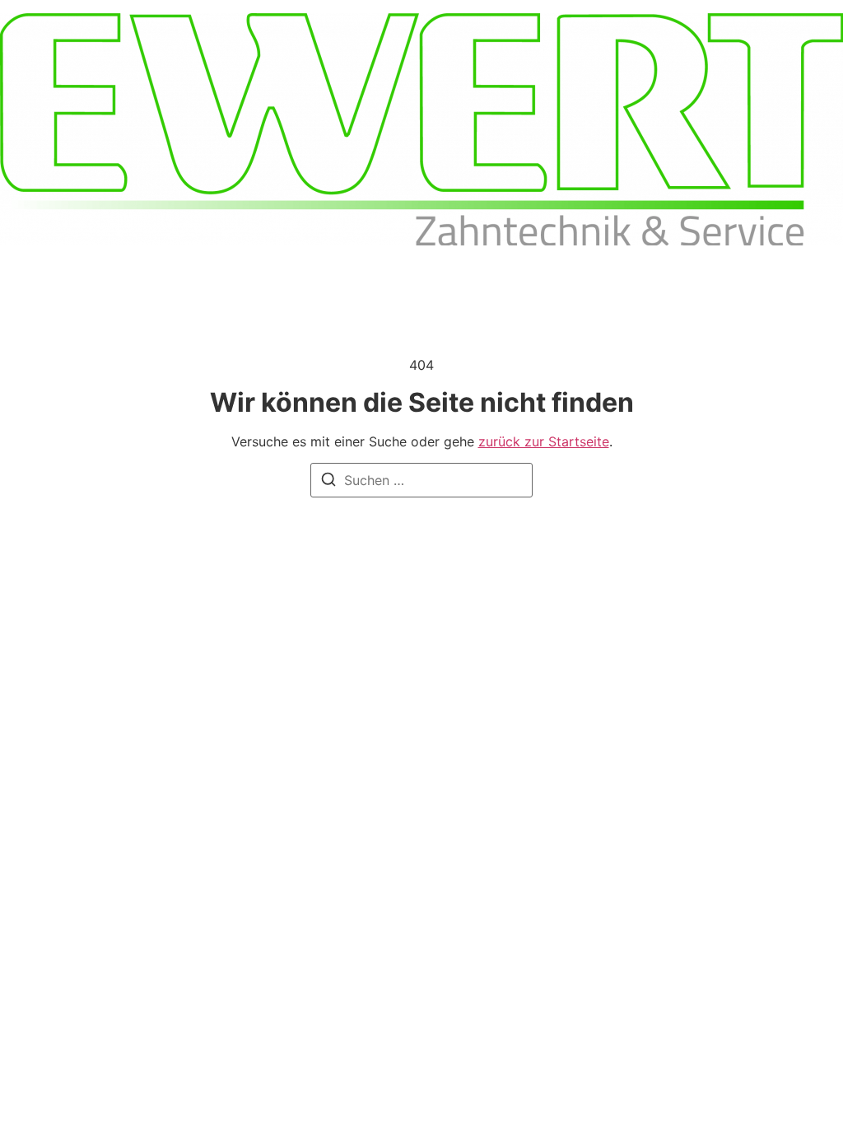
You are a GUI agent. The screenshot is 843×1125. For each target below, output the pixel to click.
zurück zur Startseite (543, 441)
